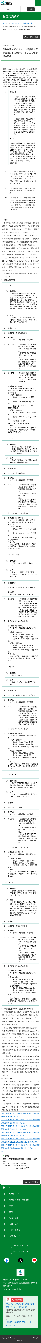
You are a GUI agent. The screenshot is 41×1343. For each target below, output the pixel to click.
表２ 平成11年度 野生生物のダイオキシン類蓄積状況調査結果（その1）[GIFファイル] (20, 1121)
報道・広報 (15, 23)
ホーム (5, 23)
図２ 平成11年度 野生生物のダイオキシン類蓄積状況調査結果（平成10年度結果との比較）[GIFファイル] (20, 1148)
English (30, 9)
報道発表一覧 (28, 23)
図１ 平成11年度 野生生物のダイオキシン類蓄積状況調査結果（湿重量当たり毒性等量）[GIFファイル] (20, 1140)
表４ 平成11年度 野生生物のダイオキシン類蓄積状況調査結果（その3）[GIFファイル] (20, 1134)
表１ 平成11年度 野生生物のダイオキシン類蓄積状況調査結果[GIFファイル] (20, 1115)
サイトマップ (18, 1245)
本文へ (9, 9)
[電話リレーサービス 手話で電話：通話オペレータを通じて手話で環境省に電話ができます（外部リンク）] (20, 1299)
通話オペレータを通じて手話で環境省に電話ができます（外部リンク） (20, 1305)
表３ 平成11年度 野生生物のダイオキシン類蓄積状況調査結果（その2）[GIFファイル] (20, 1127)
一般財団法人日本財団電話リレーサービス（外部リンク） (20, 1323)
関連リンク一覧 (19, 1251)
